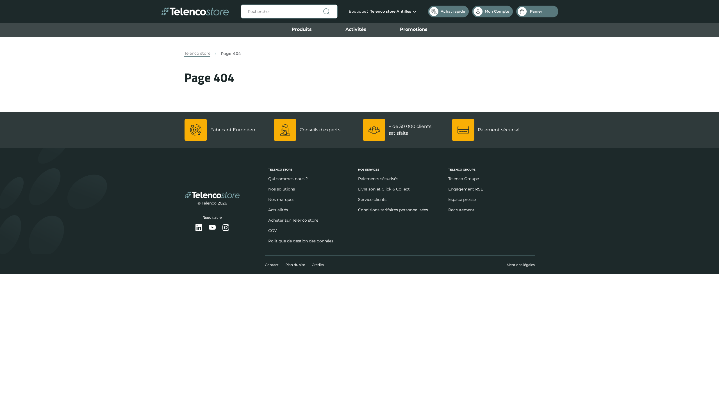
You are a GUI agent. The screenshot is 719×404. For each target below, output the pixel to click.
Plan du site (295, 265)
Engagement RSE (465, 189)
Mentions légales (521, 265)
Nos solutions (281, 189)
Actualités (278, 209)
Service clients (372, 199)
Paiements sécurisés (378, 178)
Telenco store (197, 53)
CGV (272, 230)
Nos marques (281, 199)
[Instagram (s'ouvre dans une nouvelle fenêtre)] (225, 228)
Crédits (318, 265)
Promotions (413, 29)
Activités (355, 29)
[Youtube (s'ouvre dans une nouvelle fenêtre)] (212, 228)
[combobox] (289, 11)
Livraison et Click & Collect (384, 189)
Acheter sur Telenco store (293, 220)
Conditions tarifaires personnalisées (393, 209)
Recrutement (461, 209)
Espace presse (462, 199)
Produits (302, 29)
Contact (272, 265)
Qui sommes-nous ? (288, 178)
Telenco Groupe (463, 178)
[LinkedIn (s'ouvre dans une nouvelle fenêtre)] (198, 228)
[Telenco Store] (195, 11)
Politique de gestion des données (300, 241)
